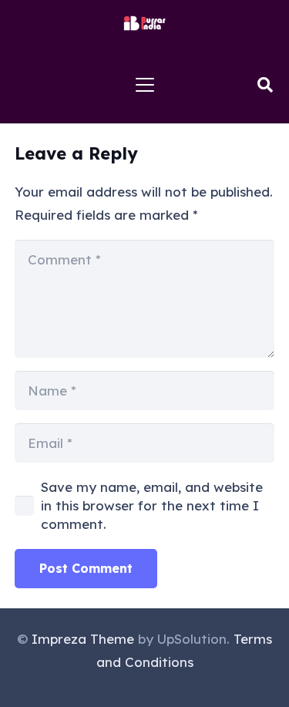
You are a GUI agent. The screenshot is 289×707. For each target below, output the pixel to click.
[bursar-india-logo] (144, 23)
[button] (144, 85)
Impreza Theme (83, 639)
